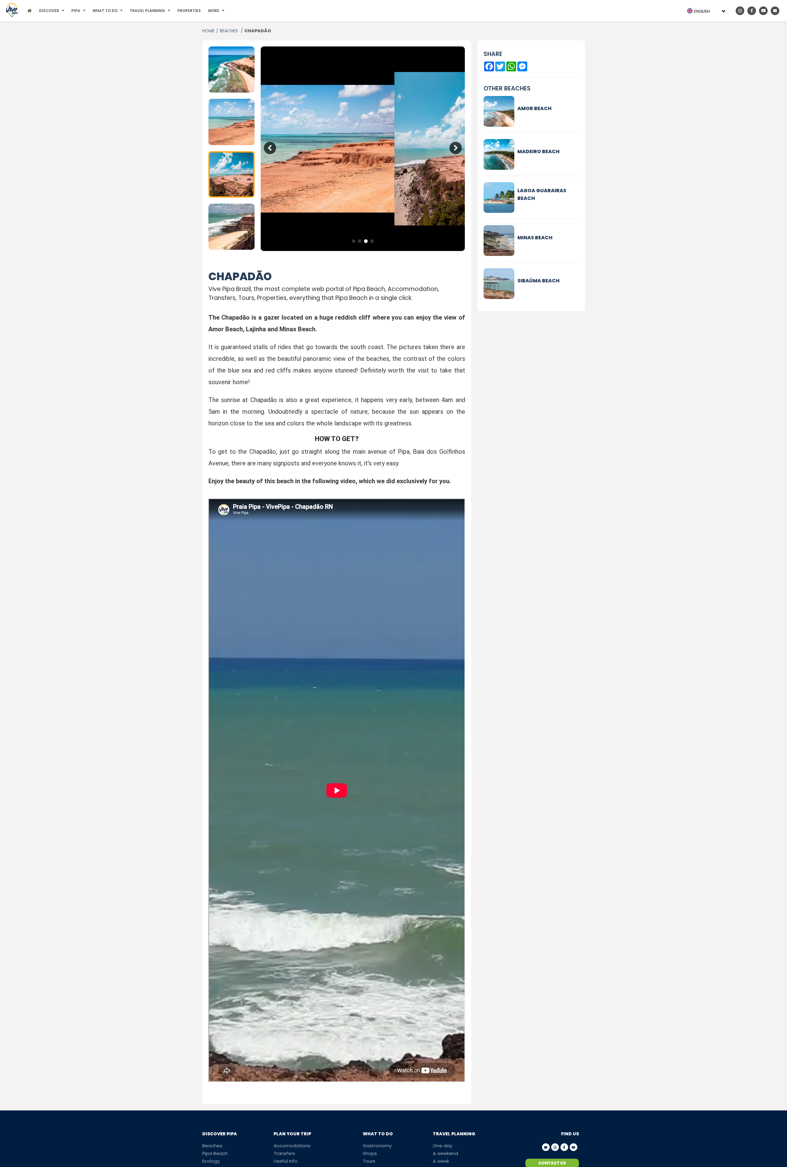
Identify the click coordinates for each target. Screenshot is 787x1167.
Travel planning (147, 10)
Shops (370, 1153)
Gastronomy (377, 1145)
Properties (189, 10)
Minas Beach (534, 237)
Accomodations (292, 1145)
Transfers (284, 1153)
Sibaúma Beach (538, 280)
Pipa (75, 10)
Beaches (229, 31)
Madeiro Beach (538, 151)
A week (441, 1161)
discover (49, 10)
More (213, 10)
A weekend (445, 1153)
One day (442, 1145)
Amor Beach (534, 108)
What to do (105, 10)
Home (208, 31)
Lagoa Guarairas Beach (541, 194)
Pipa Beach (215, 1153)
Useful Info (286, 1161)
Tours (369, 1161)
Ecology (211, 1161)
